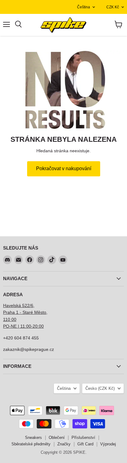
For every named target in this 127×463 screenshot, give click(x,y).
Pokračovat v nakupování (63, 168)
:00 (41, 326)
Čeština (83, 7)
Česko (100, 388)
